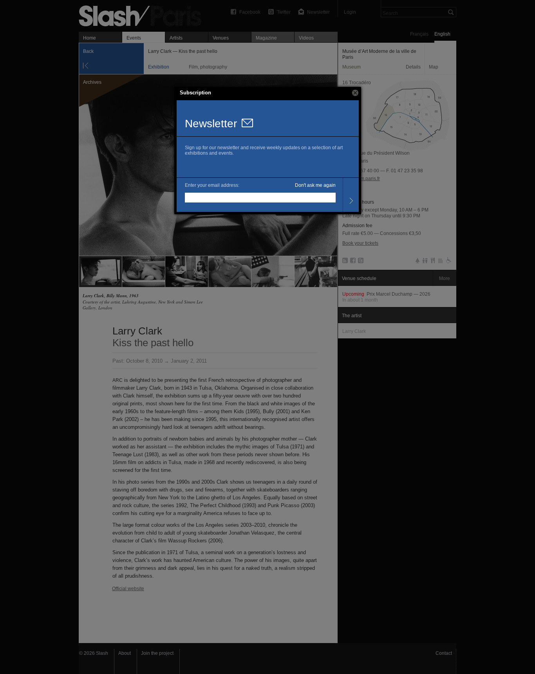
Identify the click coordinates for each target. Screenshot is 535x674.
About (124, 653)
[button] (355, 93)
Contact (444, 653)
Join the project (157, 653)
